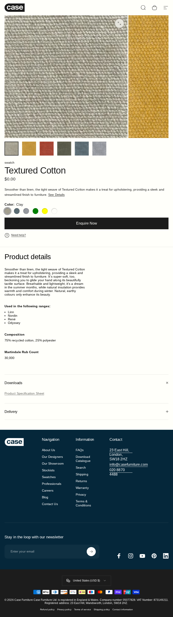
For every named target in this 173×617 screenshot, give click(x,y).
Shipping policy (102, 609)
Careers (48, 490)
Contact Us (50, 504)
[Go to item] (11, 149)
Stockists (48, 470)
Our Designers (52, 457)
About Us (48, 450)
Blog (45, 497)
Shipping (82, 474)
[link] (120, 454)
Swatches (49, 477)
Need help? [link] (18, 235)
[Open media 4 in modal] (119, 23)
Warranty (82, 488)
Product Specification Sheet (24, 393)
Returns (81, 481)
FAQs (80, 450)
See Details (56, 194)
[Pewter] (26, 211)
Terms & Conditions (83, 503)
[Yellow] (45, 211)
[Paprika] (54, 211)
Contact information (122, 609)
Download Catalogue (83, 459)
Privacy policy (64, 609)
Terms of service (82, 609)
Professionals (51, 484)
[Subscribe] (91, 551)
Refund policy (47, 609)
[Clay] (7, 211)
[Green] (36, 211)
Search (81, 467)
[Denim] (17, 211)
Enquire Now (86, 223)
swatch (9, 162)
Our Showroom (53, 463)
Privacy (81, 494)
